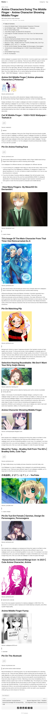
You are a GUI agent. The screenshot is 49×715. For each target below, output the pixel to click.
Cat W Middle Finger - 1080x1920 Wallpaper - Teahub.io (20, 28)
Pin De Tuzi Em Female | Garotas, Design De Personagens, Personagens (24, 46)
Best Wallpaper (5, 695)
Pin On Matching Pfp (10, 37)
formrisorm (26, 713)
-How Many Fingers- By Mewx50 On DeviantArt (18, 31)
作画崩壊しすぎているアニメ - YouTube (15, 44)
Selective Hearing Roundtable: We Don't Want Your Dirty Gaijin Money (23, 39)
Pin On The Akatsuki (10, 53)
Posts (6, 7)
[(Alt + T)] (7, 2)
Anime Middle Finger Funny (12, 51)
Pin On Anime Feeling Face (12, 29)
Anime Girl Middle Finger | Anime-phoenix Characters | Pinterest (22, 26)
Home (3, 2)
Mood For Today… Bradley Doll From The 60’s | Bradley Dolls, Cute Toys (24, 42)
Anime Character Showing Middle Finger (16, 40)
